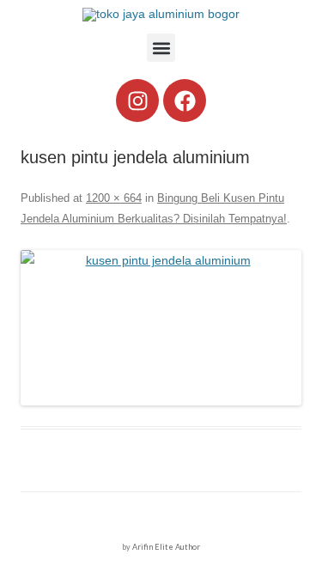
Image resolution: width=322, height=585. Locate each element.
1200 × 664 (114, 198)
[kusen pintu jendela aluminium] (161, 327)
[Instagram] (137, 100)
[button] (161, 48)
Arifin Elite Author (166, 546)
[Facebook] (184, 100)
